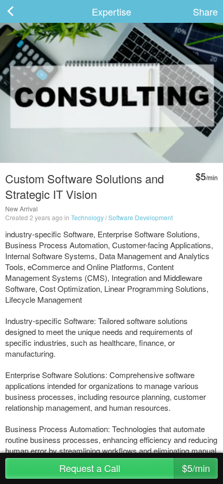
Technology (87, 217)
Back (20, 11)
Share (205, 11)
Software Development (140, 217)
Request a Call (135, 468)
